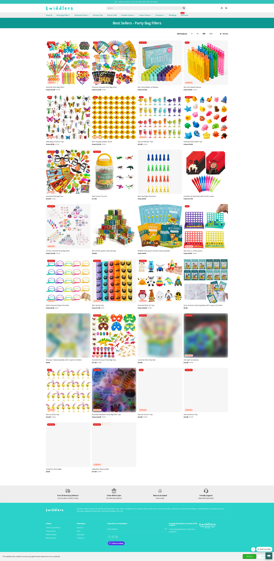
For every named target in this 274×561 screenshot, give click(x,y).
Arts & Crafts (112, 15)
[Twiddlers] (59, 8)
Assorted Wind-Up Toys (146, 305)
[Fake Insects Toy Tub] (114, 172)
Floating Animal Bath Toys (193, 142)
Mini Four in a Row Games (193, 251)
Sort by (225, 34)
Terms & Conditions (53, 528)
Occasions (160, 15)
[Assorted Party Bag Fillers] (68, 62)
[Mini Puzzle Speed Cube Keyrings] (114, 226)
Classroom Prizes (81, 15)
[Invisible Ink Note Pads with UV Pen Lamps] (206, 172)
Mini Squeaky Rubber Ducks (102, 142)
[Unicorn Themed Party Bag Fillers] (68, 226)
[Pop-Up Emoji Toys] (68, 390)
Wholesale (80, 535)
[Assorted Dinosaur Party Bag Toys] (114, 335)
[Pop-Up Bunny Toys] (206, 390)
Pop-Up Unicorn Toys (145, 414)
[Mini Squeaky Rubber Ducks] (114, 117)
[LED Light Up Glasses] (206, 335)
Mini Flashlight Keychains (147, 196)
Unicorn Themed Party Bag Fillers (58, 251)
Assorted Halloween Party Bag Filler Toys (106, 414)
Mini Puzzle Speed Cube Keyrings (104, 251)
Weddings (172, 15)
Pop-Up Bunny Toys (191, 414)
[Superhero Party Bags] (68, 444)
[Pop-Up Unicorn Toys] (160, 390)
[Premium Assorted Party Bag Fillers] (114, 62)
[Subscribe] (166, 529)
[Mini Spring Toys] (114, 281)
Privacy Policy (51, 531)
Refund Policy (51, 538)
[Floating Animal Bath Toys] (206, 117)
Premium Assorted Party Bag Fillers (104, 87)
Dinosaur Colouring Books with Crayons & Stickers (64, 360)
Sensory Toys (98, 15)
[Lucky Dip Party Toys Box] (160, 335)
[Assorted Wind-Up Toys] (160, 281)
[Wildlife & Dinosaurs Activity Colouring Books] (160, 226)
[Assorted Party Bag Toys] (68, 172)
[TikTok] (116, 537)
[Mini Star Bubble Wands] (206, 62)
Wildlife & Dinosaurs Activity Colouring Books (154, 251)
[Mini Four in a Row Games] (206, 226)
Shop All (49, 15)
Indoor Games (144, 15)
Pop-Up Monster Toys (145, 142)
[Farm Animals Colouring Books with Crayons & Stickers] (206, 281)
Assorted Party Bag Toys (54, 196)
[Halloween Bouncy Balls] (114, 444)
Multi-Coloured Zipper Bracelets (57, 305)
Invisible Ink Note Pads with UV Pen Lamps (199, 196)
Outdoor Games (127, 15)
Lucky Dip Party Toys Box (146, 360)
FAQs (78, 531)
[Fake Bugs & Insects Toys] (68, 117)
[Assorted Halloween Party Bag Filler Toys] (114, 390)
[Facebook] (109, 537)
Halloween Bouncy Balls (100, 469)
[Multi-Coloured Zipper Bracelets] (68, 281)
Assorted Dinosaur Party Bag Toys (104, 360)
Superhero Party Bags (54, 469)
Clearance (184, 14)
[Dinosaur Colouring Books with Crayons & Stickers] (68, 335)
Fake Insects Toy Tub (99, 196)
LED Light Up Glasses (191, 360)
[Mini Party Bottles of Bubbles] (160, 62)
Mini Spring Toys (98, 305)
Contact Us (80, 538)
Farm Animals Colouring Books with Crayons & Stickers (203, 305)
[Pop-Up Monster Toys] (160, 117)
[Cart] (226, 8)
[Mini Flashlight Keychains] (160, 172)
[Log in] (222, 8)
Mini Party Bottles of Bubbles (148, 87)
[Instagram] (113, 537)
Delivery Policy (51, 535)
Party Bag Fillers (63, 15)
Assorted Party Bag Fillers (55, 87)
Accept (264, 556)
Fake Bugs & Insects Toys (55, 142)
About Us (80, 528)
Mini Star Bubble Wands (192, 87)
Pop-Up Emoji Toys (52, 414)
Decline (249, 556)
